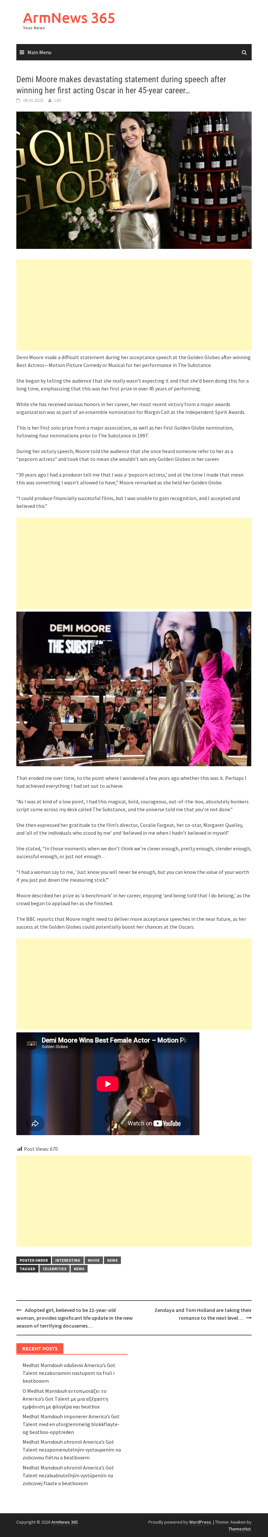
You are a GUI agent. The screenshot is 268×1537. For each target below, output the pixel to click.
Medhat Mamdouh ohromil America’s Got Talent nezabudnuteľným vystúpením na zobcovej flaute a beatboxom (68, 1475)
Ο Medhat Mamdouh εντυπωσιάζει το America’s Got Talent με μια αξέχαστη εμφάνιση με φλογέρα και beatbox (65, 1399)
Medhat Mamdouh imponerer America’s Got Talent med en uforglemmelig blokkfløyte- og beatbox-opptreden (71, 1424)
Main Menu (39, 52)
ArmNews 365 (69, 17)
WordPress (200, 1522)
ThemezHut (239, 1529)
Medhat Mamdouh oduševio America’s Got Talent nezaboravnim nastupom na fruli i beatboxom (69, 1373)
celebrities (54, 1268)
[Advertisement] (134, 305)
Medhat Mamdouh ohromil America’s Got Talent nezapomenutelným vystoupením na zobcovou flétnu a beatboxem (72, 1449)
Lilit (58, 100)
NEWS (112, 1260)
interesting (67, 1260)
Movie (94, 1260)
